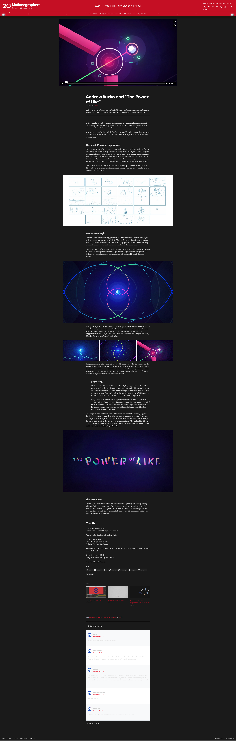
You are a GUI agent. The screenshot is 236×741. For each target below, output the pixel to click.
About (3, 738)
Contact (16, 738)
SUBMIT (98, 5)
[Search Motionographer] (228, 6)
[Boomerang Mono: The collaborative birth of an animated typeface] (140, 592)
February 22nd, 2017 (99, 711)
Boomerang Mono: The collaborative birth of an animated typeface (139, 602)
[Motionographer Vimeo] (213, 6)
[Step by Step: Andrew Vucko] (96, 592)
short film (120, 617)
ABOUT (138, 5)
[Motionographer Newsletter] (224, 6)
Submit (9, 738)
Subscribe (32, 738)
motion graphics (107, 617)
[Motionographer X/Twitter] (220, 6)
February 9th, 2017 (98, 636)
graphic (100, 617)
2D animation (93, 617)
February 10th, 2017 (98, 694)
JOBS (107, 5)
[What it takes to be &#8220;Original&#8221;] (118, 592)
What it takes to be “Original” (116, 600)
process (115, 617)
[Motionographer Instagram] (205, 6)
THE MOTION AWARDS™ (122, 5)
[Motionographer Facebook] (217, 6)
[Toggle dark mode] (232, 6)
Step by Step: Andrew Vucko (94, 600)
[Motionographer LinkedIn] (209, 6)
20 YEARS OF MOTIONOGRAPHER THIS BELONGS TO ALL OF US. (118, 13)
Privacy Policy (23, 738)
